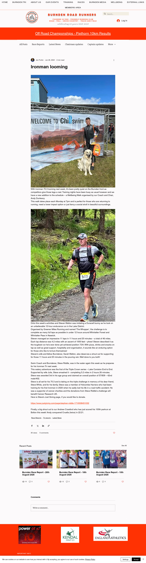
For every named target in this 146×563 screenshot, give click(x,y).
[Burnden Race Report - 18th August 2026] (73, 459)
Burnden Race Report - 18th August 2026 (72, 473)
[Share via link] (49, 426)
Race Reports (38, 44)
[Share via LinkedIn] (43, 426)
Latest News (55, 44)
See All (124, 445)
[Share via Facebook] (32, 426)
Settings (125, 559)
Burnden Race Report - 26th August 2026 (35, 473)
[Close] (143, 559)
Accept (136, 559)
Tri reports (47, 418)
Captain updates (96, 44)
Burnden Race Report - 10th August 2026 (109, 473)
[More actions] (113, 60)
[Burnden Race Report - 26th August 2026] (36, 459)
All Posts (23, 44)
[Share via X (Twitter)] (37, 426)
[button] (3, 3)
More (110, 44)
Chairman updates (74, 44)
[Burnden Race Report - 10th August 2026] (110, 459)
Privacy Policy (90, 559)
